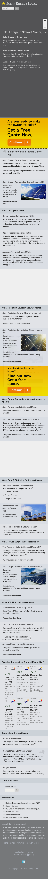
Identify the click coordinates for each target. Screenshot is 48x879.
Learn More (25, 381)
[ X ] (43, 332)
